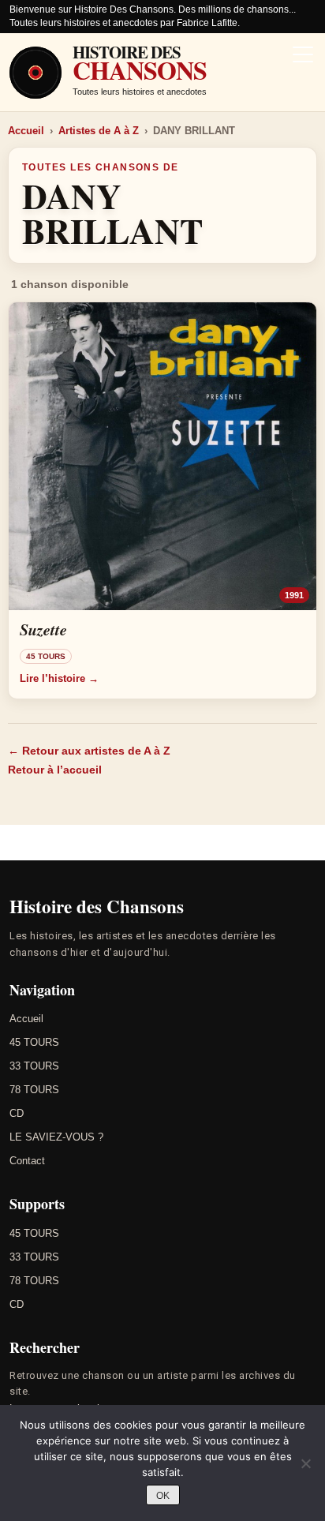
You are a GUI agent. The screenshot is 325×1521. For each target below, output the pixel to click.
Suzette (43, 629)
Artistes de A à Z (98, 131)
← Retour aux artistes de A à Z (89, 750)
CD (16, 1113)
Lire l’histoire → (59, 678)
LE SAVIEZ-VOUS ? (56, 1137)
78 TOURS (34, 1090)
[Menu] (303, 56)
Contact (27, 1161)
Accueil (26, 131)
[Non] (305, 1463)
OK (163, 1495)
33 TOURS (34, 1066)
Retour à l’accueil (55, 769)
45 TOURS (34, 1042)
